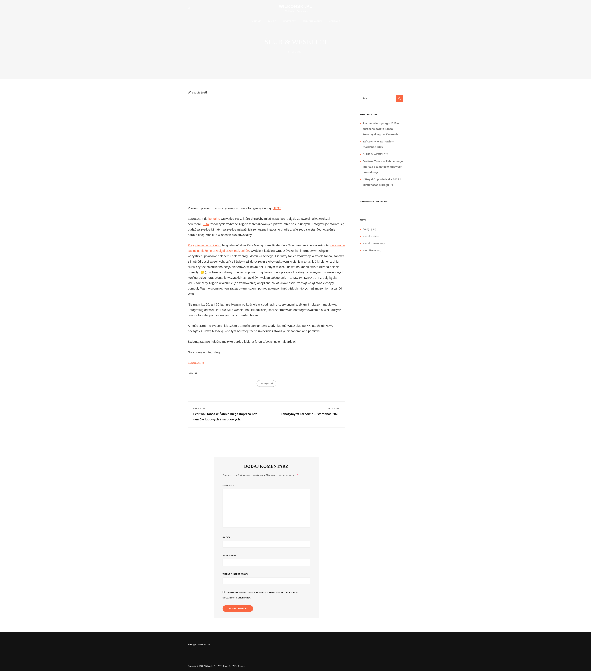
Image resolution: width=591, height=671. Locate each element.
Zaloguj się (369, 229)
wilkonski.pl (295, 6)
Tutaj (206, 224)
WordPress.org (372, 250)
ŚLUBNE (256, 21)
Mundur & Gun (312, 21)
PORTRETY (289, 21)
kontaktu (214, 218)
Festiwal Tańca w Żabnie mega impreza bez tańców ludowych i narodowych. (383, 167)
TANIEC (272, 21)
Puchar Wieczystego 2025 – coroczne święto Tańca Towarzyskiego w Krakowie (381, 129)
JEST (277, 208)
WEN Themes (239, 666)
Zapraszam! (196, 362)
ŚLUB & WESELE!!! (375, 154)
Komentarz (230, 485)
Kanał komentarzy (374, 243)
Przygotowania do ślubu (204, 245)
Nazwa (227, 537)
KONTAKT (334, 21)
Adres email (231, 556)
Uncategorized (266, 383)
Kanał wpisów (371, 236)
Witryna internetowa (235, 574)
